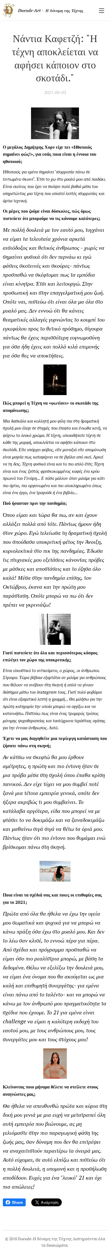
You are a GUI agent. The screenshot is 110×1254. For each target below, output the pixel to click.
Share (17, 1202)
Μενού (101, 10)
